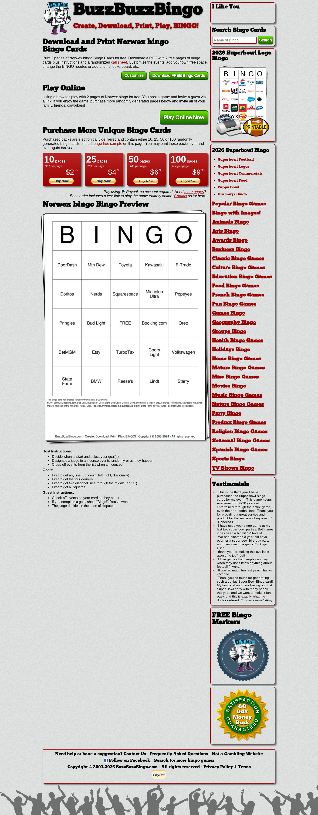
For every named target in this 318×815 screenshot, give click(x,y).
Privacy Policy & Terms (227, 767)
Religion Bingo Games (239, 432)
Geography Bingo (234, 322)
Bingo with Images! (236, 213)
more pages (194, 192)
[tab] (243, 150)
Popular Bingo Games (239, 204)
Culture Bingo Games (238, 268)
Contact (180, 196)
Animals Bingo (230, 222)
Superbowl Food (232, 181)
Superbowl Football (236, 160)
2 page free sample (106, 144)
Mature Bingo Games (238, 368)
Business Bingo (231, 249)
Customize (133, 75)
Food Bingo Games (235, 286)
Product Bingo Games (239, 422)
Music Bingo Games (237, 395)
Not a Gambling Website (237, 754)
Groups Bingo (229, 331)
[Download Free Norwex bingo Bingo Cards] (125, 326)
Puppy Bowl (228, 187)
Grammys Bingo (232, 194)
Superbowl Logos (233, 167)
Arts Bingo (225, 231)
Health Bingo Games (237, 340)
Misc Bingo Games (235, 377)
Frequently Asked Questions (179, 754)
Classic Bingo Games (238, 258)
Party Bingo (226, 413)
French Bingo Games (238, 295)
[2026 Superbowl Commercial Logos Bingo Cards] (242, 135)
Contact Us (135, 754)
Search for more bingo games (184, 760)
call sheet (119, 62)
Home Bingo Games (236, 359)
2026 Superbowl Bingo (240, 150)
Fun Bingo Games (234, 304)
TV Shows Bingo (233, 468)
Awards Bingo (230, 240)
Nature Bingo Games (238, 404)
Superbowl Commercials (240, 174)
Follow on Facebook (129, 760)
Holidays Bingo (231, 350)
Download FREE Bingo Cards (178, 75)
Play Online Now (183, 117)
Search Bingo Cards (239, 30)
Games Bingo (228, 313)
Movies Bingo (229, 386)
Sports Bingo (228, 459)
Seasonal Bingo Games (241, 441)
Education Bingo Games (242, 277)
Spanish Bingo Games (239, 450)
